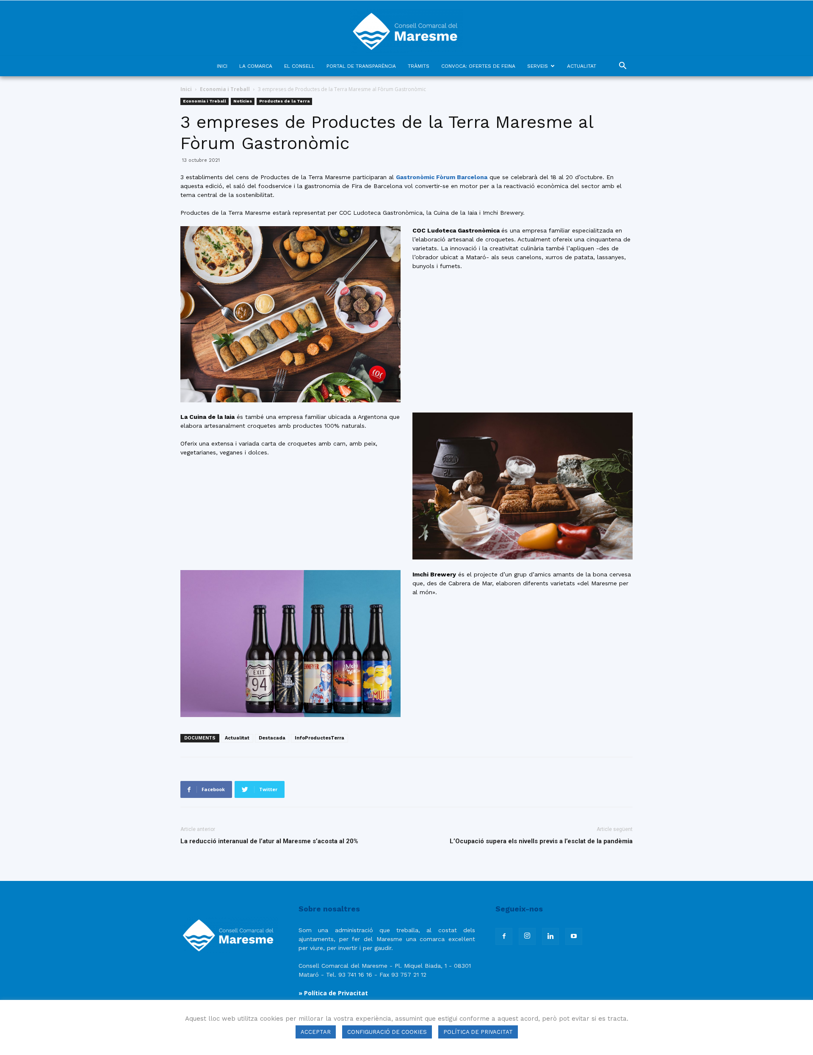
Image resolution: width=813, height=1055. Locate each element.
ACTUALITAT (581, 66)
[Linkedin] (550, 936)
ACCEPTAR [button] (316, 1032)
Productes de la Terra (284, 101)
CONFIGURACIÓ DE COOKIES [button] (387, 1032)
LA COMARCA (255, 66)
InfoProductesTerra (319, 738)
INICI (222, 66)
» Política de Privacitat (333, 993)
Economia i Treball (225, 89)
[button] (622, 67)
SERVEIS (537, 66)
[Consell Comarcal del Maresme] (406, 28)
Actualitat (237, 738)
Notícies (242, 101)
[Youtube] (573, 936)
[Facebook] (503, 936)
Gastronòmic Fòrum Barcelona (441, 177)
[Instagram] (527, 936)
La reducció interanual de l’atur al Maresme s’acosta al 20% (269, 841)
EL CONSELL (299, 66)
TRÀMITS (418, 66)
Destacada (272, 738)
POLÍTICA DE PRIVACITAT (478, 1032)
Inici (186, 89)
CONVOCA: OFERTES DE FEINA (478, 66)
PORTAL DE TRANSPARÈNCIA (361, 66)
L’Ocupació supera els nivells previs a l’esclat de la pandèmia (541, 841)
